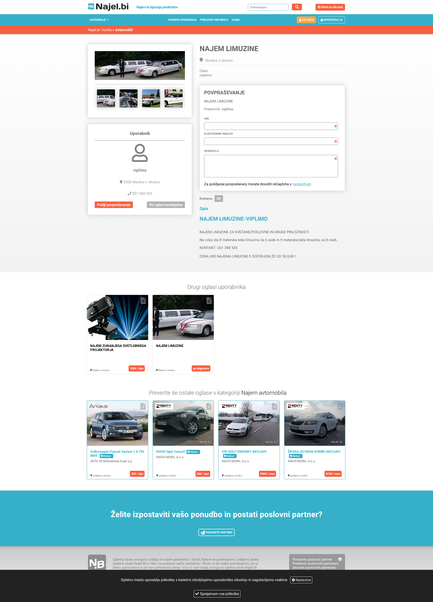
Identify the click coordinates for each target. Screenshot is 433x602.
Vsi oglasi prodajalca (166, 205)
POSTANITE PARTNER (219, 532)
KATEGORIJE (98, 19)
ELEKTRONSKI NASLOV (218, 133)
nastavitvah (302, 184)
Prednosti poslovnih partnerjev (315, 563)
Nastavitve (303, 580)
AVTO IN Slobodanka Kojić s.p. (111, 461)
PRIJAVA (308, 19)
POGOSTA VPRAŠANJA (182, 19)
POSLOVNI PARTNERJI (214, 19)
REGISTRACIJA (333, 19)
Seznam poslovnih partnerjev (314, 568)
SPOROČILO (211, 151)
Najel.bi (94, 30)
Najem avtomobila (263, 392)
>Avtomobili (123, 30)
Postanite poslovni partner (312, 559)
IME (206, 118)
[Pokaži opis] (143, 300)
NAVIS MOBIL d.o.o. (170, 457)
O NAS (236, 19)
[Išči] (297, 7)
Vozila (107, 30)
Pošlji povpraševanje (114, 205)
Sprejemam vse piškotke (219, 594)
